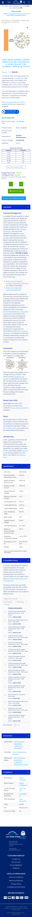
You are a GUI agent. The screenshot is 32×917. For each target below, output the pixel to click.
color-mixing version (19, 408)
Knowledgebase (16, 865)
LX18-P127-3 (20, 78)
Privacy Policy (16, 884)
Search (24, 2)
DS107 (18, 143)
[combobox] (12, 598)
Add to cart (17, 191)
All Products (6, 20)
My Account (16, 862)
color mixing (20, 102)
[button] (27, 27)
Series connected (8, 102)
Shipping (16, 868)
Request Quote (9, 2)
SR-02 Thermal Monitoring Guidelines (19, 760)
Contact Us (16, 859)
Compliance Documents (16, 887)
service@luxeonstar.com (15, 849)
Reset (8, 604)
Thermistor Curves (21, 764)
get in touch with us (10, 428)
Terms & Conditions (16, 877)
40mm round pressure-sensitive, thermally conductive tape (17, 283)
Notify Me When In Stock (13, 198)
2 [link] (18, 725)
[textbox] (11, 598)
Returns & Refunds (16, 881)
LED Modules (15, 20)
